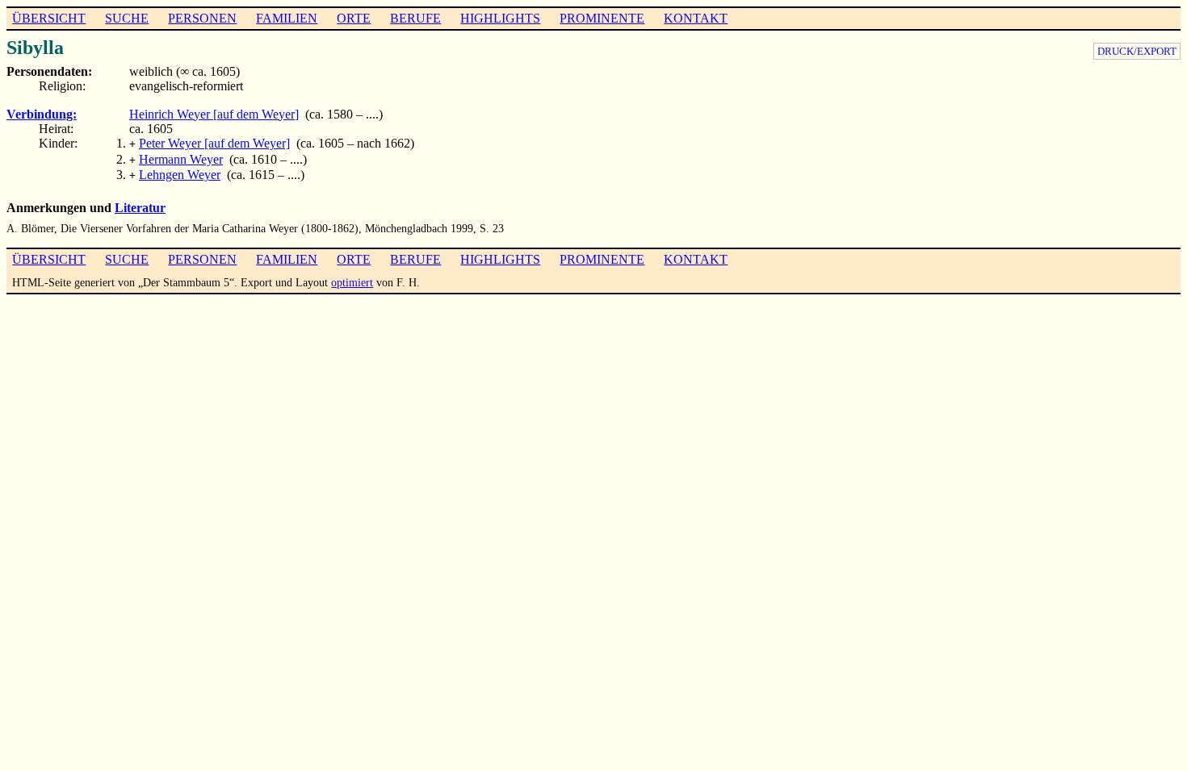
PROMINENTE (602, 18)
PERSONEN (202, 18)
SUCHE (127, 18)
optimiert (352, 282)
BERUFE (415, 18)
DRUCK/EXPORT (1137, 51)
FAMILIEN (286, 18)
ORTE (354, 18)
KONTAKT (696, 18)
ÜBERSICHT (49, 18)
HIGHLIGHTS (500, 18)
